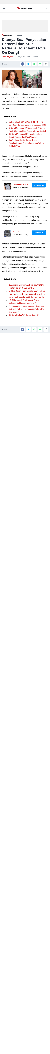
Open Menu (4, 8)
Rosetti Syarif (7, 57)
